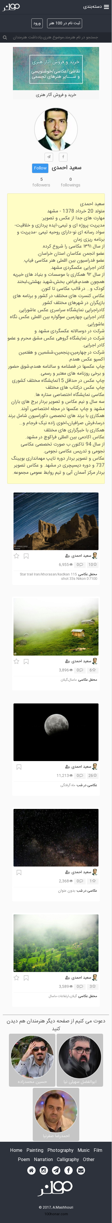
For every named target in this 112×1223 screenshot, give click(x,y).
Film (98, 1150)
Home (16, 1150)
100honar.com (56, 1214)
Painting (34, 1150)
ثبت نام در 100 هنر (64, 23)
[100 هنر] (11, 7)
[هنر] (106, 6)
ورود (37, 23)
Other (88, 1160)
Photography (60, 1150)
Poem (24, 1160)
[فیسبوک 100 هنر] (68, 1170)
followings (70, 185)
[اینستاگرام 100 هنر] (44, 1170)
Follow (40, 168)
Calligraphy (68, 1160)
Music (84, 1150)
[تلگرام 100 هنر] (56, 1170)
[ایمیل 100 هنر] (81, 1170)
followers (41, 185)
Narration (43, 1160)
